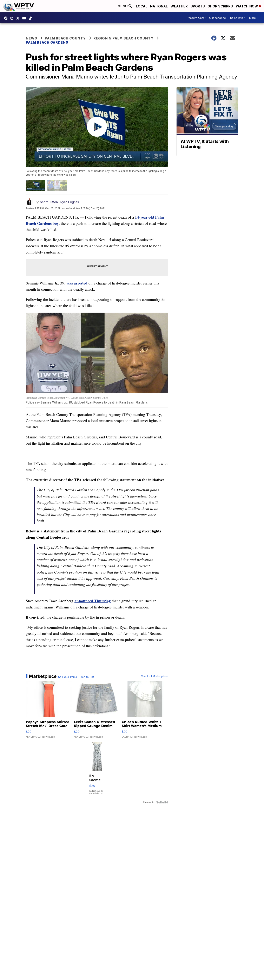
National (159, 6)
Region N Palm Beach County (123, 38)
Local (141, 6)
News (31, 38)
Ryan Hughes (69, 202)
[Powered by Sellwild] (162, 802)
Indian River (237, 18)
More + (253, 18)
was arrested (76, 283)
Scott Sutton (49, 202)
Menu (123, 6)
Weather (179, 6)
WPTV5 (6, 18)
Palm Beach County (65, 38)
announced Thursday (92, 600)
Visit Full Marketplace (154, 676)
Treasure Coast (195, 18)
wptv (12, 18)
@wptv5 (31, 18)
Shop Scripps (220, 6)
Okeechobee (217, 18)
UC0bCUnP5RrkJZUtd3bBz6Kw (25, 18)
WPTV (18, 18)
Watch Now (247, 6)
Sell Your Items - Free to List (76, 677)
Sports (198, 6)
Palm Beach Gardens (47, 42)
